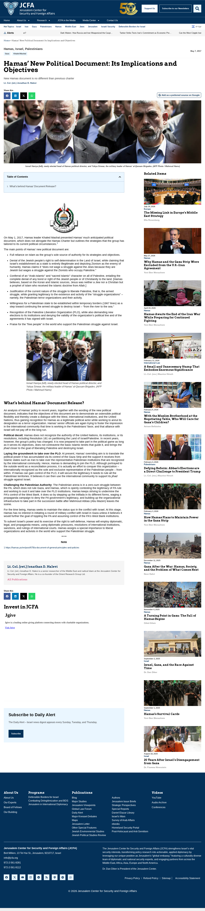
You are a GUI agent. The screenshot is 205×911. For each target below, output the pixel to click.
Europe (147, 209)
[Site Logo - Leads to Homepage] (29, 8)
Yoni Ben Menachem (154, 272)
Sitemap (166, 878)
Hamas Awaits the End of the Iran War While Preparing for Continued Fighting (172, 317)
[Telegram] (38, 877)
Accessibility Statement (187, 878)
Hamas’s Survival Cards (161, 714)
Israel (19, 49)
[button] (7, 95)
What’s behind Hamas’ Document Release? (33, 186)
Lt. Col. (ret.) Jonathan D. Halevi (20, 83)
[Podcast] (54, 877)
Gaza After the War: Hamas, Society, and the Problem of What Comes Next (171, 568)
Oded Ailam (150, 623)
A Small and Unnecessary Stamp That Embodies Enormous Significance (171, 368)
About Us (21, 20)
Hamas (9, 49)
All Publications (17, 579)
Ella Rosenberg (152, 220)
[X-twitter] (14, 877)
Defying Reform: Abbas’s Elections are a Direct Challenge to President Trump (172, 470)
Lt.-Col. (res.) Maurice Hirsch (158, 374)
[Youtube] (22, 877)
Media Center (89, 20)
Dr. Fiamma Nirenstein (155, 767)
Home (7, 20)
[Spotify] (62, 877)
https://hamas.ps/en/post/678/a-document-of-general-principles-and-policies (42, 547)
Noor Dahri (149, 574)
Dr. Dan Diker (150, 672)
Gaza (7, 54)
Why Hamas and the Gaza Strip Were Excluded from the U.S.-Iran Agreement (171, 265)
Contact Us (112, 20)
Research (42, 20)
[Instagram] (30, 877)
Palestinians (34, 49)
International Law (152, 363)
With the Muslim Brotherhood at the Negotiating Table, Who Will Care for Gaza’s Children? (171, 419)
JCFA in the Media (66, 20)
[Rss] (46, 877)
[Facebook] (6, 877)
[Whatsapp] (70, 877)
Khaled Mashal (20, 54)
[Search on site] (197, 8)
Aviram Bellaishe (152, 426)
